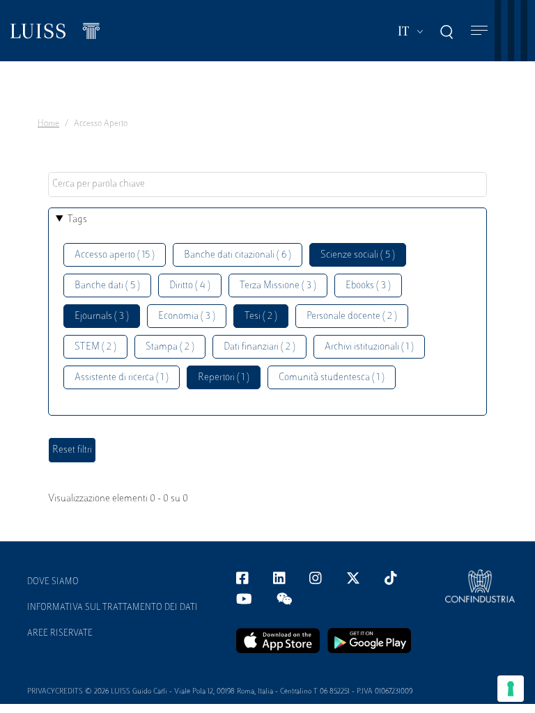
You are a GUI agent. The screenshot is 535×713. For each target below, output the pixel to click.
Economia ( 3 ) (186, 316)
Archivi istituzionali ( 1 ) (369, 347)
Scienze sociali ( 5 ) (357, 255)
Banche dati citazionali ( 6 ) (237, 255)
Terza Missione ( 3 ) (278, 286)
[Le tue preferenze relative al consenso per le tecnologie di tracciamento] (510, 688)
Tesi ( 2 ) (261, 316)
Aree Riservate (60, 633)
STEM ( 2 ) (95, 347)
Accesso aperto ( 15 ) (115, 255)
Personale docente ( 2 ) (352, 316)
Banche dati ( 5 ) (107, 286)
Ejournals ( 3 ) (102, 316)
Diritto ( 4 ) (189, 286)
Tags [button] (77, 219)
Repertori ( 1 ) (223, 378)
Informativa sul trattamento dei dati (112, 608)
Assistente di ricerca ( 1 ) (122, 378)
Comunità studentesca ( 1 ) (332, 378)
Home (48, 124)
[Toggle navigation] (479, 31)
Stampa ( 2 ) (170, 347)
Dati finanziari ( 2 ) (259, 347)
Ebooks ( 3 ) (368, 286)
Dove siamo (53, 582)
